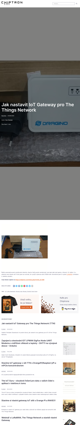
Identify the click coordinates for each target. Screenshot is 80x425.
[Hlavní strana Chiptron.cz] (12, 3)
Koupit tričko (25, 307)
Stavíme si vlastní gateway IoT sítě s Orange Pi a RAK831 (29, 400)
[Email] (32, 286)
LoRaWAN (69, 274)
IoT (5, 291)
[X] (16, 286)
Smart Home (34, 291)
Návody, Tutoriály (27, 291)
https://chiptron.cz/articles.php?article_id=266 (30, 280)
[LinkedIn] (19, 286)
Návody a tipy (19, 291)
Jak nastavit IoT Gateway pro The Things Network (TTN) (28, 323)
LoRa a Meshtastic (11, 291)
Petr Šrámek (9, 120)
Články (4, 329)
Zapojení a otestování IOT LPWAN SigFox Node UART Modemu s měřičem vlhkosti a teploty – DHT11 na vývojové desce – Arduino (29, 343)
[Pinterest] (24, 286)
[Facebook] (14, 286)
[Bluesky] (30, 286)
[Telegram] (27, 286)
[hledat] (76, 3)
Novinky (4, 116)
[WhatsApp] (22, 286)
